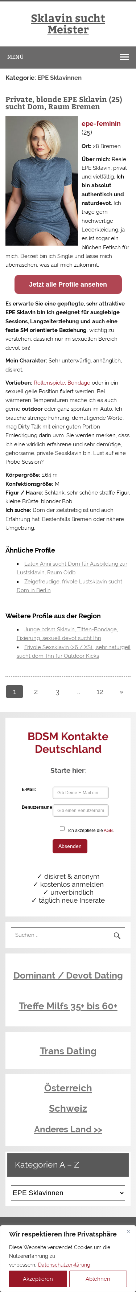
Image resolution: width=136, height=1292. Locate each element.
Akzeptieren (38, 1279)
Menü (15, 56)
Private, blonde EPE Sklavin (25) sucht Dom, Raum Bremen (63, 102)
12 (99, 691)
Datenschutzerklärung (64, 1265)
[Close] (128, 1231)
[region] (68, 1258)
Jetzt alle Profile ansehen (68, 284)
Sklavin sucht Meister (68, 23)
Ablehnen (98, 1279)
